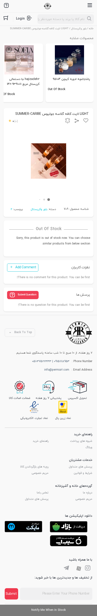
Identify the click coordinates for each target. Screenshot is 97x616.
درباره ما (87, 493)
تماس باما (42, 493)
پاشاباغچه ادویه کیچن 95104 (71, 79)
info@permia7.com (56, 370)
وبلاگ (88, 447)
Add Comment (25, 267)
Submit (11, 594)
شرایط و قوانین (83, 473)
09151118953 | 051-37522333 (50, 361)
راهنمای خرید (40, 441)
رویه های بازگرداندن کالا (34, 467)
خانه (91, 28)
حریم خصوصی (40, 473)
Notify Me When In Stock (48, 610)
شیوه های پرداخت (81, 441)
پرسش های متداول (80, 467)
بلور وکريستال (78, 28)
